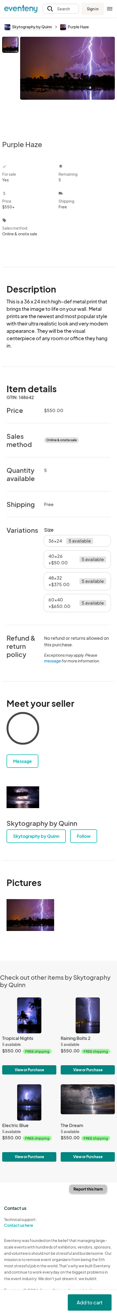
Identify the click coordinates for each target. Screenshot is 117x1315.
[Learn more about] (23, 729)
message (52, 660)
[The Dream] (88, 1122)
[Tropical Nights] (29, 1035)
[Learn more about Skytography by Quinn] (23, 797)
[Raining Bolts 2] (88, 1035)
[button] (61, 9)
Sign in (92, 8)
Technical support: (20, 1222)
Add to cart (90, 1302)
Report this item (88, 1188)
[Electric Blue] (29, 1122)
